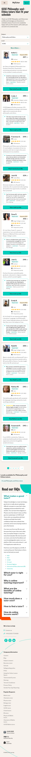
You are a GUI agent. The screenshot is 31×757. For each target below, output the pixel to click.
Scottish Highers (12, 564)
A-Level (9, 562)
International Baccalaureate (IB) (16, 566)
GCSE (9, 560)
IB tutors (6, 713)
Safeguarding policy (9, 668)
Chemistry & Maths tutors (9, 721)
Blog (5, 658)
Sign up (27, 3)
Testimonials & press (10, 677)
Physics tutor (7, 700)
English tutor (7, 705)
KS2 (8, 555)
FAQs (5, 670)
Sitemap (6, 680)
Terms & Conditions (9, 682)
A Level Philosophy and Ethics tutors (12, 481)
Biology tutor (7, 703)
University (10, 568)
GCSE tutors (7, 708)
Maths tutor (7, 695)
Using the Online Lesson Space (10, 674)
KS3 (8, 558)
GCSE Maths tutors (9, 724)
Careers (6, 655)
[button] (15, 55)
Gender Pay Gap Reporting (11, 687)
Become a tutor (8, 663)
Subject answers (8, 660)
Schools (6, 665)
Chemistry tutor (8, 698)
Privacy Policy (8, 685)
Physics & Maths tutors (8, 716)
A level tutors (7, 710)
